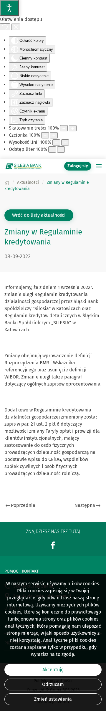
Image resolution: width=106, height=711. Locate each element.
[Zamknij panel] (15, 27)
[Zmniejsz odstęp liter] (52, 149)
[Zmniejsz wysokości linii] (56, 142)
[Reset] (5, 26)
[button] (99, 166)
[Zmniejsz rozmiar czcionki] (45, 135)
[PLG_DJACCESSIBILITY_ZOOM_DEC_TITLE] (64, 128)
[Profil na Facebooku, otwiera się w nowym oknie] (53, 545)
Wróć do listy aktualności (39, 215)
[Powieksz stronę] (73, 128)
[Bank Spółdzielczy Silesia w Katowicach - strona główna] (23, 166)
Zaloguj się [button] (77, 165)
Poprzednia (23, 505)
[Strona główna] (6, 182)
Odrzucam (53, 684)
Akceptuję (53, 669)
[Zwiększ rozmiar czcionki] (54, 135)
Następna (84, 505)
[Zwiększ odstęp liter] (61, 149)
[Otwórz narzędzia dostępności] (9, 8)
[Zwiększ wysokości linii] (65, 142)
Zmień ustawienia (53, 699)
